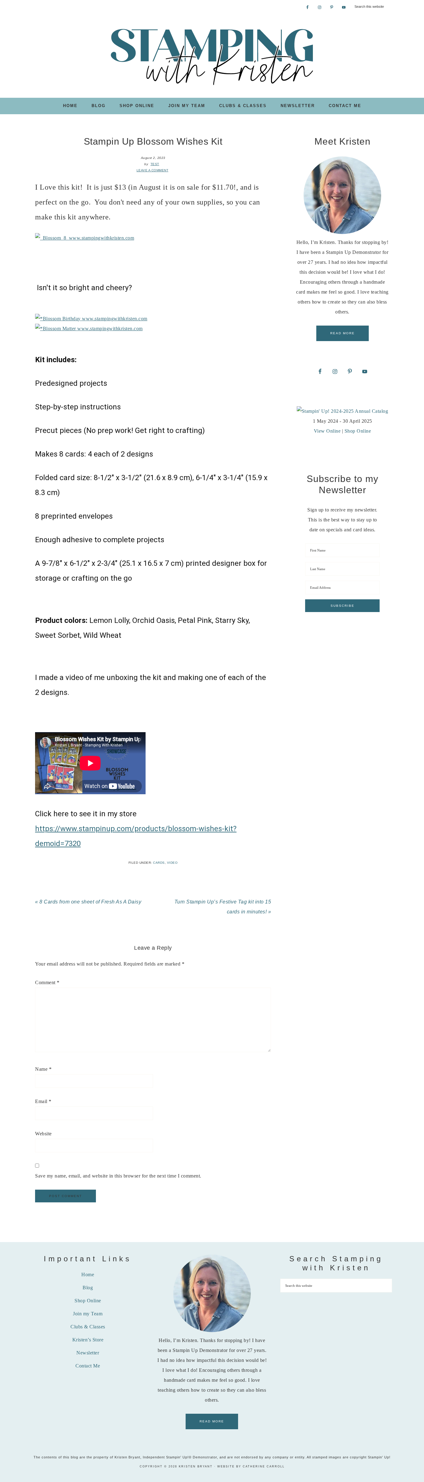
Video (172, 862)
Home (87, 1274)
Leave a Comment (153, 170)
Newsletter (87, 1352)
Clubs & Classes (87, 1326)
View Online (327, 431)
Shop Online (358, 431)
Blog (88, 1287)
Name (43, 1069)
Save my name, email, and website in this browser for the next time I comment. (118, 1175)
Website (43, 1133)
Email (43, 1101)
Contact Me (87, 1365)
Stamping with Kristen (212, 56)
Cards (159, 862)
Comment (47, 982)
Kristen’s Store (88, 1339)
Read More (342, 333)
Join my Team (87, 1313)
